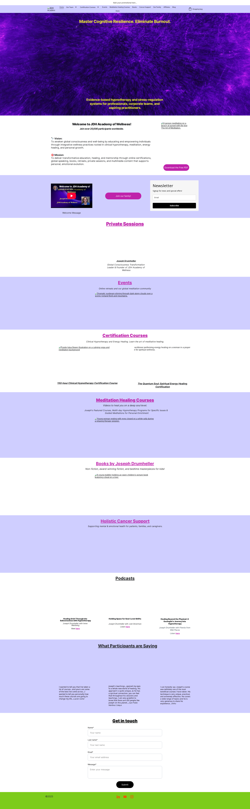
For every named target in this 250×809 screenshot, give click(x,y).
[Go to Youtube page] (126, 796)
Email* (90, 752)
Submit (124, 784)
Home (62, 7)
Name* (91, 727)
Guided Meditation (114, 413)
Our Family (157, 7)
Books (134, 7)
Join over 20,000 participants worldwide (101, 128)
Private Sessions (125, 224)
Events (104, 7)
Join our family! (123, 196)
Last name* (93, 740)
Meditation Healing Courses (120, 7)
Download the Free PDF (176, 167)
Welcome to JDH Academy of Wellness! (101, 124)
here (78, 628)
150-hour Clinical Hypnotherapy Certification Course (87, 383)
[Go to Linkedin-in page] (119, 796)
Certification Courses (87, 7)
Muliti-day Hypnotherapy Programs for (131, 410)
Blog (174, 7)
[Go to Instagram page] (131, 796)
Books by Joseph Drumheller (125, 463)
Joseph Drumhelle (125, 261)
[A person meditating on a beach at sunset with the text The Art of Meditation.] (176, 142)
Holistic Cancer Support (125, 521)
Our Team (69, 7)
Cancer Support (145, 7)
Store (118, 11)
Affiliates (167, 7)
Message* (92, 764)
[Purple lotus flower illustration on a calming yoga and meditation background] (87, 363)
